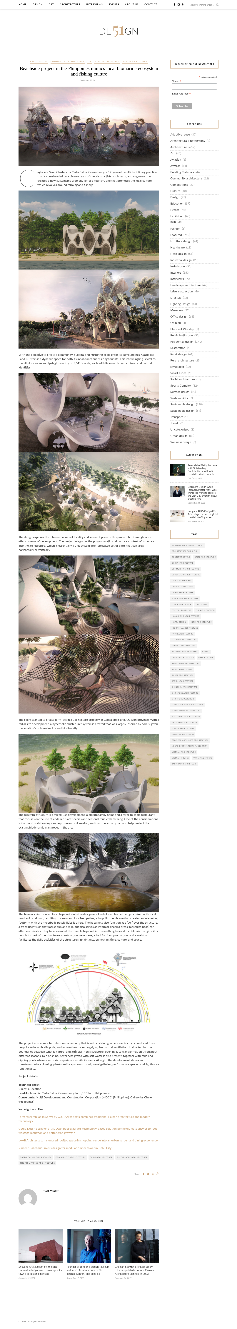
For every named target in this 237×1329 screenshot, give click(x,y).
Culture (175, 191)
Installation (177, 266)
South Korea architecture (186, 711)
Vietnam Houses (180, 758)
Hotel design (178, 254)
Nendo (205, 652)
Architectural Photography (187, 141)
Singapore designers (183, 699)
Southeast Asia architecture (187, 705)
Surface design (179, 392)
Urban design (179, 436)
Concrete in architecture (186, 575)
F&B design (201, 604)
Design (38, 5)
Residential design (107, 62)
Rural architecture (182, 360)
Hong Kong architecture (185, 616)
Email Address (181, 93)
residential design (182, 669)
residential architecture (186, 663)
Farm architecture (101, 1157)
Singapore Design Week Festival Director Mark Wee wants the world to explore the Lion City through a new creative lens (202, 493)
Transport (176, 417)
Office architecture (183, 658)
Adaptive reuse (180, 134)
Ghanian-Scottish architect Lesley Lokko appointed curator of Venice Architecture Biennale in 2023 (134, 1270)
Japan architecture (182, 634)
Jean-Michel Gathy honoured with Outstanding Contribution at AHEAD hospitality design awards (203, 470)
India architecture (201, 622)
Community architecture (68, 62)
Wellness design (180, 442)
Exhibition (176, 216)
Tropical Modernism (183, 734)
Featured (176, 235)
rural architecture (182, 675)
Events (114, 5)
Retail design (178, 354)
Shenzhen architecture (184, 687)
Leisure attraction (181, 291)
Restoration (177, 348)
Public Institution (181, 335)
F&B (89, 62)
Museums (176, 310)
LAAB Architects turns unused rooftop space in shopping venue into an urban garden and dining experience (88, 1140)
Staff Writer (51, 1191)
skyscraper (177, 367)
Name (176, 81)
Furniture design (180, 241)
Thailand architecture (184, 722)
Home (23, 5)
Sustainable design (135, 62)
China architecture (182, 563)
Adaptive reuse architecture (187, 545)
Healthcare (177, 247)
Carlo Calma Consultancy (35, 1157)
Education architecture (185, 598)
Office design (178, 316)
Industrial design (181, 260)
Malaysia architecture (184, 640)
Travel (174, 423)
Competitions (179, 185)
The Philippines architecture (37, 1163)
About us (131, 5)
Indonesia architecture (185, 628)
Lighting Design (180, 304)
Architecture (70, 5)
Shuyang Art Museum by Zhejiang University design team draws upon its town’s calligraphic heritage (40, 1270)
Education (176, 203)
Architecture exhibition (185, 551)
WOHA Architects (202, 758)
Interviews (94, 5)
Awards (175, 166)
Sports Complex (180, 385)
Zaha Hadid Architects (184, 764)
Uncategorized (179, 429)
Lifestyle (175, 297)
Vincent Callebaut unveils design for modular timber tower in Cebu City (65, 1148)
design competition (182, 587)
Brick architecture (205, 557)
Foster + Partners (181, 610)
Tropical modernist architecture (190, 740)
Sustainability (179, 398)
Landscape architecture (185, 285)
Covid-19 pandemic (182, 581)
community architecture (71, 1157)
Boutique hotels (181, 557)
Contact (150, 5)
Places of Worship (182, 329)
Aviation (175, 159)
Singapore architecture (185, 693)
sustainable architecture (132, 1157)
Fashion (175, 228)
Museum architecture (184, 646)
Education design (181, 604)
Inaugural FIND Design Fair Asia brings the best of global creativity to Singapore (203, 514)
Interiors (175, 272)
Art (51, 5)
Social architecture (182, 379)
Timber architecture (183, 728)
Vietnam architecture (184, 752)
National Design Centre (185, 652)
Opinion (175, 323)
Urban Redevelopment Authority (190, 746)
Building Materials (182, 172)
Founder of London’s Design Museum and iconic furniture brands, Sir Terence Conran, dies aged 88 (88, 1270)
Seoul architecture (182, 681)
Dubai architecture (182, 593)
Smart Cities (178, 373)
